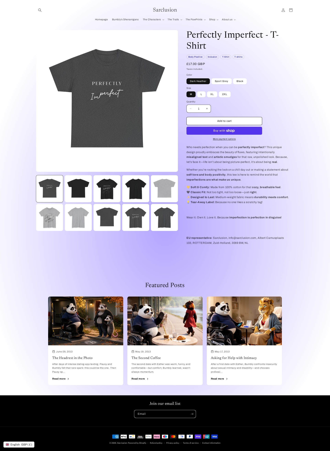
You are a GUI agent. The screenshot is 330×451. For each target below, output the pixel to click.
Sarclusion (122, 443)
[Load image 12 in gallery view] (164, 217)
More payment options (224, 139)
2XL (224, 94)
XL (212, 94)
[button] (40, 10)
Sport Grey (221, 81)
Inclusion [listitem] (212, 57)
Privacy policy (172, 443)
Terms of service (191, 443)
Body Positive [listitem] (195, 57)
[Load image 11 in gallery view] (135, 217)
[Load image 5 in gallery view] (107, 188)
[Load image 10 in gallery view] (107, 217)
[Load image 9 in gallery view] (78, 217)
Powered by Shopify (137, 443)
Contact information (211, 443)
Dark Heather (198, 81)
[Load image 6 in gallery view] (135, 188)
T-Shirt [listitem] (225, 57)
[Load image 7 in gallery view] (164, 188)
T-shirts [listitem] (238, 57)
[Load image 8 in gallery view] (49, 217)
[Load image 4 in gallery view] (78, 188)
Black (239, 81)
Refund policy (156, 443)
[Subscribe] (192, 414)
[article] (85, 341)
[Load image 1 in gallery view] (49, 188)
